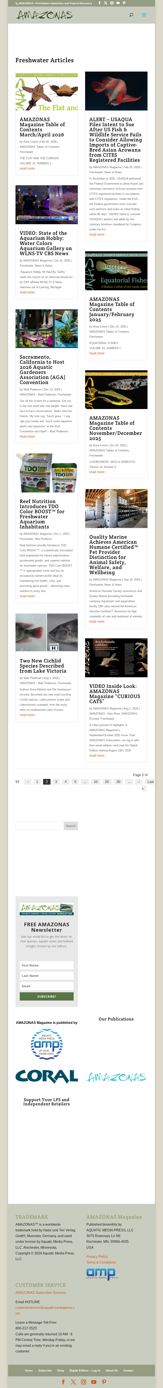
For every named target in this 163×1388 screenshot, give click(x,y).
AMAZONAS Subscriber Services (40, 1292)
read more (27, 168)
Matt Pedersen (33, 389)
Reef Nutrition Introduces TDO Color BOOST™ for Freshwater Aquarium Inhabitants (42, 514)
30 (118, 782)
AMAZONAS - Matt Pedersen (38, 394)
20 (107, 782)
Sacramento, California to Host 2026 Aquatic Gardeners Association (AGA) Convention (43, 370)
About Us (112, 1370)
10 (96, 782)
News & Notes (43, 265)
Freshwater (26, 151)
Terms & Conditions (101, 1262)
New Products (43, 539)
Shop (60, 1370)
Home (29, 1370)
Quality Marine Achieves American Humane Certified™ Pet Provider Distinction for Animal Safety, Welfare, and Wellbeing (113, 555)
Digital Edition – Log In (85, 1370)
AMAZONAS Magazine (37, 260)
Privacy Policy (97, 1256)
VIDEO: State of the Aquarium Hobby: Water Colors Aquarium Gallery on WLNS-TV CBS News (46, 243)
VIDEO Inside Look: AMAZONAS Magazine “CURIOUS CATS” (114, 694)
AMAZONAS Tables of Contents (39, 146)
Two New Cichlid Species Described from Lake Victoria (43, 665)
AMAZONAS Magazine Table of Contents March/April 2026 (42, 127)
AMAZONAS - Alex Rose (104, 713)
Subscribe (45, 1370)
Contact (128, 1370)
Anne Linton (30, 141)
